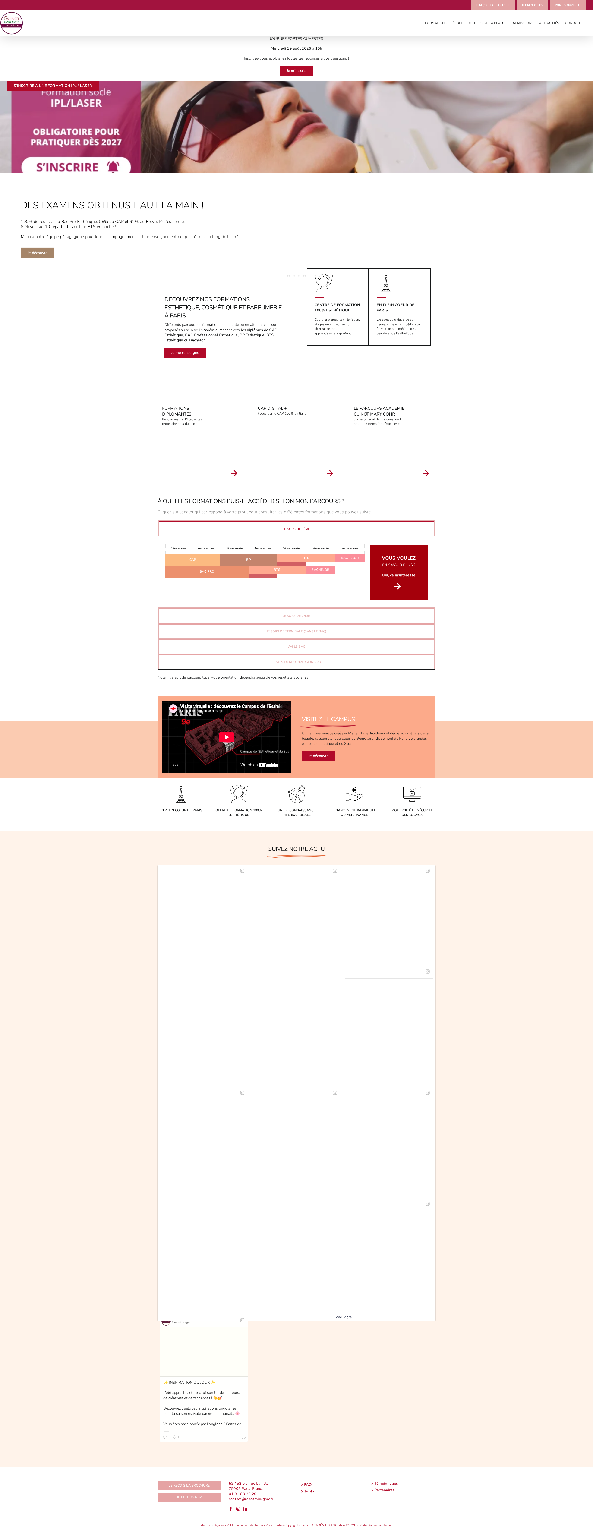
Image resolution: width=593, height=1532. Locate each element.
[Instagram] (238, 1509)
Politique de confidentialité (245, 1525)
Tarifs (309, 1491)
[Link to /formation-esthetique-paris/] (234, 473)
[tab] (296, 528)
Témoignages (386, 1483)
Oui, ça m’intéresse (399, 575)
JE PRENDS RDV (189, 1497)
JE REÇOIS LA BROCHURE (189, 1485)
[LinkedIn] (245, 1509)
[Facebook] (231, 1509)
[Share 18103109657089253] (244, 1438)
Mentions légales (212, 1525)
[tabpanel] (296, 571)
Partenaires (384, 1490)
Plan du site (274, 1525)
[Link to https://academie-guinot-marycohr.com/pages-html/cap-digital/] (330, 473)
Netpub (387, 1525)
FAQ (308, 1484)
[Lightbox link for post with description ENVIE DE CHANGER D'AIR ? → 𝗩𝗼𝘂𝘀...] (389, 902)
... (166, 1429)
